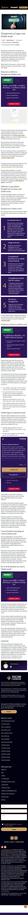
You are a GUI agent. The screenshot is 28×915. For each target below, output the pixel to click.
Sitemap (3, 799)
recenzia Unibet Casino (7, 158)
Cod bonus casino (5, 724)
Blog (2, 772)
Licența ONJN (4, 784)
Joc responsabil (5, 778)
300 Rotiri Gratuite (5, 754)
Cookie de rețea (5, 796)
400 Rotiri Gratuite (5, 757)
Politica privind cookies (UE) (8, 793)
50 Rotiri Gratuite (5, 745)
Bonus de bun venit (5, 730)
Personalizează (13, 474)
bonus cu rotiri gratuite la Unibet (12, 181)
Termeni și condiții (5, 787)
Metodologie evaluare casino (8, 781)
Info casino (19, 40)
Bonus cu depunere (5, 727)
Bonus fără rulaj (5, 736)
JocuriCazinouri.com (6, 849)
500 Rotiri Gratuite (5, 760)
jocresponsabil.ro (5, 891)
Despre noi (3, 769)
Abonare (9, 711)
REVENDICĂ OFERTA (14, 103)
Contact (3, 775)
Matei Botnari (10, 40)
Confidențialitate (19, 841)
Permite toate (14, 469)
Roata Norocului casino (7, 742)
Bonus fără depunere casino (8, 721)
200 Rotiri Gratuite (5, 751)
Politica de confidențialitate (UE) (9, 790)
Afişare (21, 464)
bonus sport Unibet (6, 167)
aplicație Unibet (5, 320)
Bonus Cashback (5, 739)
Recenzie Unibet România (19, 80)
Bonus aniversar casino (7, 733)
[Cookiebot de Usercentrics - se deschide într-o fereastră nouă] (19, 439)
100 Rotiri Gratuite (5, 748)
